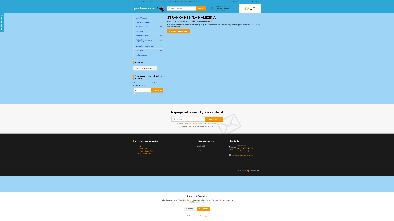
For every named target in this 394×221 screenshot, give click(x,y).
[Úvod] (149, 8)
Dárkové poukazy (142, 55)
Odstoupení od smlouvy (157, 2)
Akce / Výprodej (141, 18)
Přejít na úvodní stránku (178, 31)
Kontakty (184, 2)
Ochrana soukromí (194, 2)
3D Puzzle (139, 51)
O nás (136, 2)
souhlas (187, 200)
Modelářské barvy (142, 36)
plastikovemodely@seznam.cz (242, 155)
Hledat (201, 8)
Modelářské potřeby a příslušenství (144, 41)
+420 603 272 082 (223, 9)
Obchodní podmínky (173, 2)
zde (206, 216)
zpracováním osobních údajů (150, 94)
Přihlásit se (157, 90)
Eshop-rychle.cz (255, 170)
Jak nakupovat (144, 2)
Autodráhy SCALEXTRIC (145, 46)
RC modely (140, 31)
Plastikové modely (143, 22)
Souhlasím (203, 209)
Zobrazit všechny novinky (144, 68)
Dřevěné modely (142, 27)
